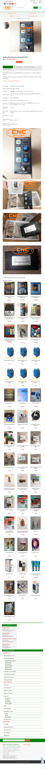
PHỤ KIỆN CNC (7, 735)
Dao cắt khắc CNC (7, 732)
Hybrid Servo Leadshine (8, 690)
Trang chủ (4, 18)
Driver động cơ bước (7, 687)
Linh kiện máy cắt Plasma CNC (11, 18)
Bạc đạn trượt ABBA (8, 669)
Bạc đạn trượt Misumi (8, 665)
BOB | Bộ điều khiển (7, 708)
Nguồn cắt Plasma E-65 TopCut (9, 360)
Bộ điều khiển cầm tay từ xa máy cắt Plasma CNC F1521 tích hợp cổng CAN (9, 340)
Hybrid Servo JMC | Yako (8, 693)
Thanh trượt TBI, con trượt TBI (10, 660)
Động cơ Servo (6, 696)
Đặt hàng (19, 61)
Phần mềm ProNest (9, 573)
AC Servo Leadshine (8, 703)
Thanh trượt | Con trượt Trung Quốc (10, 671)
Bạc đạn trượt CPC (8, 664)
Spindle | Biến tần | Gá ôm (8, 711)
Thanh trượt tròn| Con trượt (8, 677)
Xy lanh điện (6, 724)
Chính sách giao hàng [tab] (29, 66)
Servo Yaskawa (7, 700)
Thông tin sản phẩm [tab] (8, 66)
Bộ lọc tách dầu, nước (22, 595)
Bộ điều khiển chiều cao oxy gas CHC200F (16, 277)
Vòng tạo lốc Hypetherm (9, 509)
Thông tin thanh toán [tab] (18, 66)
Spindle (6, 713)
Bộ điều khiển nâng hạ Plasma (9, 424)
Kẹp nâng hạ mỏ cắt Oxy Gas (22, 424)
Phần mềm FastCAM (35, 403)
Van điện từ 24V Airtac (22, 573)
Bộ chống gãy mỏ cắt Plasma (23, 339)
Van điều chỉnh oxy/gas (9, 552)
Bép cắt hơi (36, 531)
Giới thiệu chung (26, 744)
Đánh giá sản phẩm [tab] (8, 69)
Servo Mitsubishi (8, 701)
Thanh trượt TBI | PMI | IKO (9, 658)
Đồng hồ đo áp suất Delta (35, 595)
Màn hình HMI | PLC (7, 719)
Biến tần (6, 715)
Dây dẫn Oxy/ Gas (36, 552)
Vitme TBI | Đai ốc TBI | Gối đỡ (9, 674)
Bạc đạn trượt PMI (8, 662)
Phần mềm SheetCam (22, 403)
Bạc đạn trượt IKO (8, 667)
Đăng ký (41, 2)
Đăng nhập (35, 2)
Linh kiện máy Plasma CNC (8, 727)
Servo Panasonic (7, 698)
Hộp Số (5, 705)
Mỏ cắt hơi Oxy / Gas (9, 403)
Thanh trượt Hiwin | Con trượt (9, 655)
